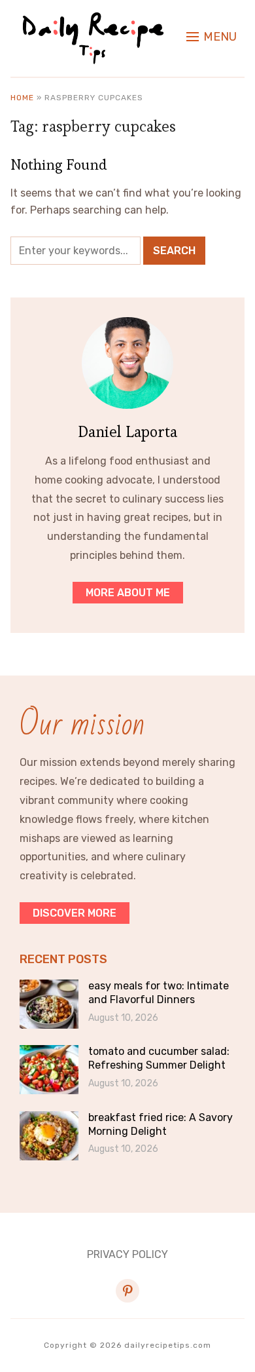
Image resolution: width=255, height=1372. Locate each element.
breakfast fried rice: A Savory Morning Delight (160, 1124)
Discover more (74, 913)
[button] (211, 36)
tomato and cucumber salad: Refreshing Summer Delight (159, 1058)
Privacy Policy (127, 1254)
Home (22, 97)
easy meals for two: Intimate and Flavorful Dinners (158, 993)
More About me (128, 592)
